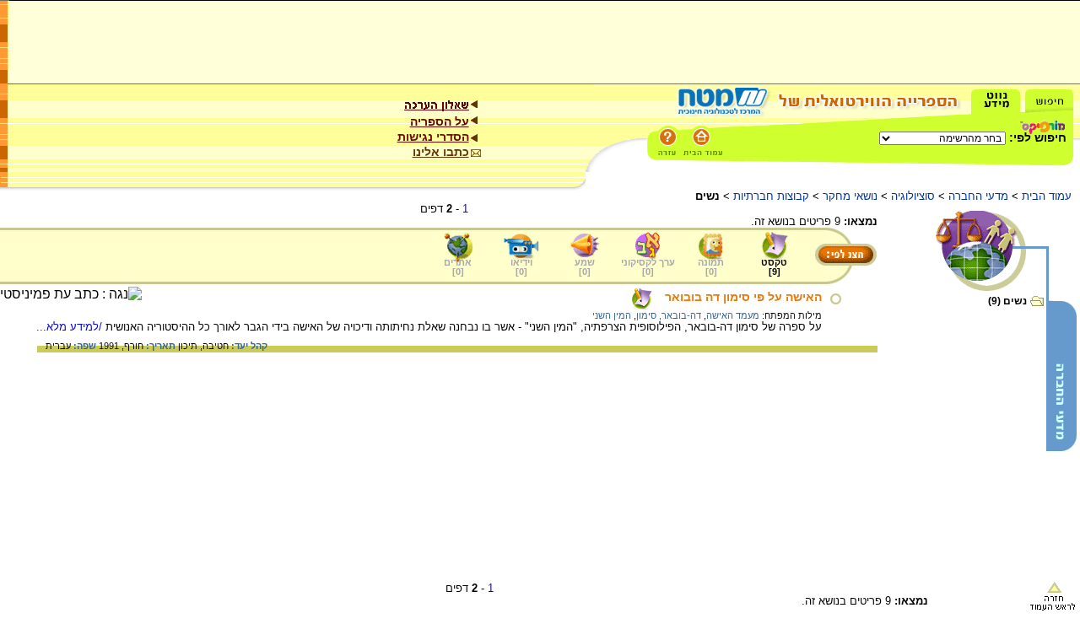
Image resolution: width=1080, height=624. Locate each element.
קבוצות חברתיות (771, 196)
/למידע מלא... (70, 326)
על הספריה (439, 121)
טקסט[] (774, 267)
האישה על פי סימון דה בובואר (743, 297)
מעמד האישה (732, 315)
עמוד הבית (1047, 196)
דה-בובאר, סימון (668, 315)
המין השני (611, 315)
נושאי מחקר (850, 196)
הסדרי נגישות (433, 136)
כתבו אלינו (441, 152)
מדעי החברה (978, 196)
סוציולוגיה (913, 196)
